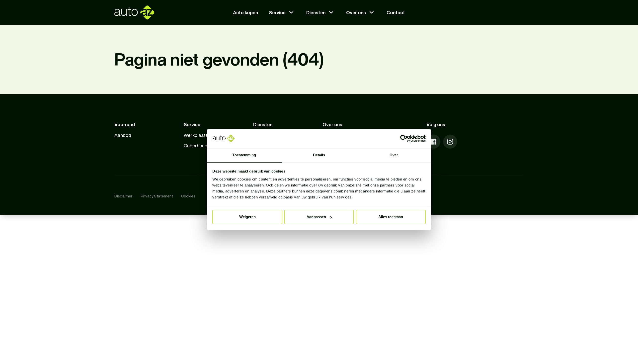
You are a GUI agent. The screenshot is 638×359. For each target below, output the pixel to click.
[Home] (134, 12)
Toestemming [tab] (244, 155)
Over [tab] (394, 155)
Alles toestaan (390, 217)
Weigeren (247, 217)
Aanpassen (316, 217)
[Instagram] (450, 142)
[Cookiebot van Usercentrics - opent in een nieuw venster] (404, 138)
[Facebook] (433, 142)
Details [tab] (319, 155)
